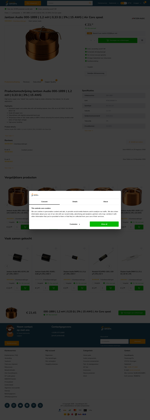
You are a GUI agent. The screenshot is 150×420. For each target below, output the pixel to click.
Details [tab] (75, 201)
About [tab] (105, 201)
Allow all (104, 224)
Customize (73, 224)
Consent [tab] (44, 201)
